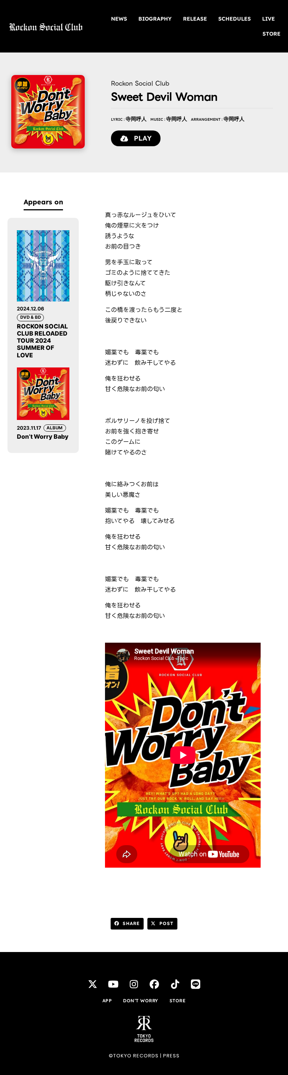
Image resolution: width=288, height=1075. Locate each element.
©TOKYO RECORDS (134, 1055)
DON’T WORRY (140, 1000)
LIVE (268, 18)
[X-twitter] (92, 984)
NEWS (119, 18)
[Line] (195, 984)
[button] (127, 924)
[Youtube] (113, 984)
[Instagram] (133, 984)
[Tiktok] (175, 984)
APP (107, 1000)
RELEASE (195, 18)
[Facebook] (154, 984)
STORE (271, 33)
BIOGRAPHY (155, 18)
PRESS (171, 1055)
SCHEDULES (234, 18)
